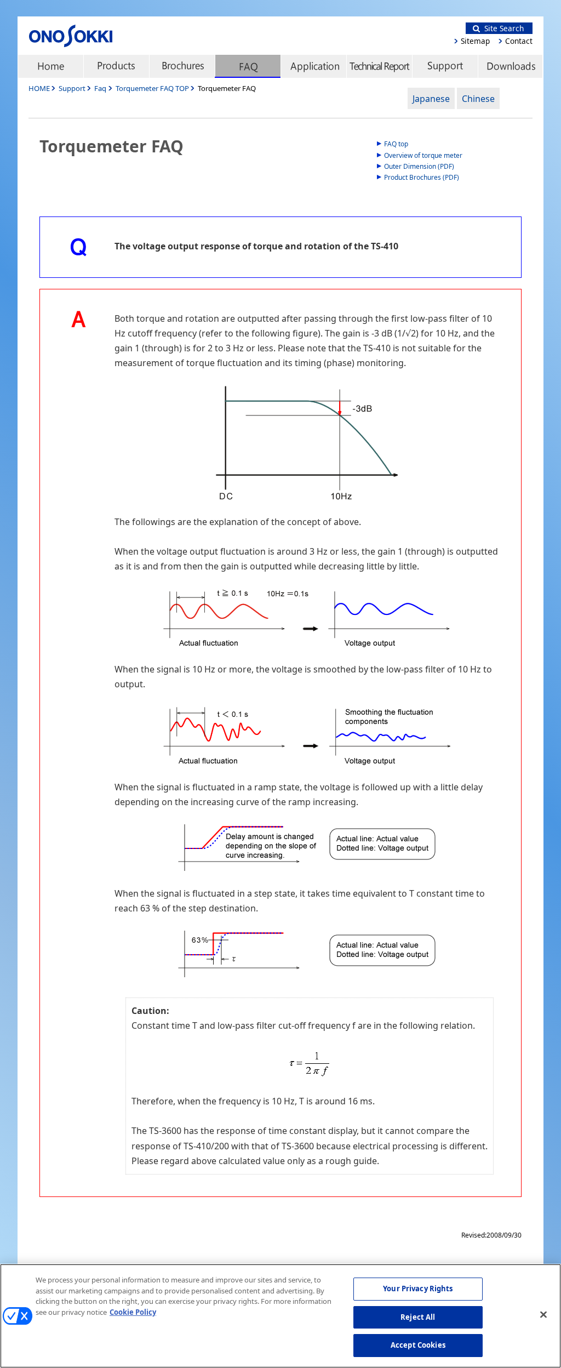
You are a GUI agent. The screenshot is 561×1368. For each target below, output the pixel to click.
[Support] (445, 66)
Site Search (502, 28)
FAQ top (396, 144)
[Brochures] (182, 66)
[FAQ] (247, 66)
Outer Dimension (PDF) (419, 166)
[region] (280, 1316)
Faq (100, 88)
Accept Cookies (418, 1345)
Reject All (417, 1317)
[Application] (313, 66)
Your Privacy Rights (418, 1288)
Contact (519, 41)
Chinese (478, 99)
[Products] (116, 66)
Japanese (431, 99)
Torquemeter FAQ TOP (153, 88)
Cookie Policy (133, 1312)
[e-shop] (510, 66)
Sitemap (475, 41)
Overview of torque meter (423, 155)
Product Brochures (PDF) (421, 177)
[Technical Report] (379, 66)
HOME (39, 88)
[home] (50, 66)
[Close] (543, 1315)
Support (72, 88)
